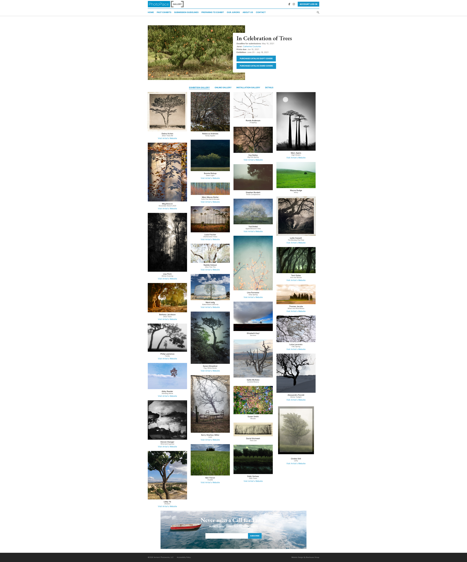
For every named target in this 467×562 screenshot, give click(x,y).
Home (151, 12)
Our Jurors (233, 12)
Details (269, 87)
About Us (248, 12)
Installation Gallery (248, 87)
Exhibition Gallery (199, 87)
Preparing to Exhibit (212, 12)
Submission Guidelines (186, 12)
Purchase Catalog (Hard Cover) (256, 66)
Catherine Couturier (252, 46)
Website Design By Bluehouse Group (305, 557)
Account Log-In (308, 4)
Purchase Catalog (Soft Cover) (256, 58)
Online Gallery (223, 87)
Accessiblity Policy (184, 557)
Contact (261, 12)
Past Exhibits (164, 12)
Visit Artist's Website (167, 138)
